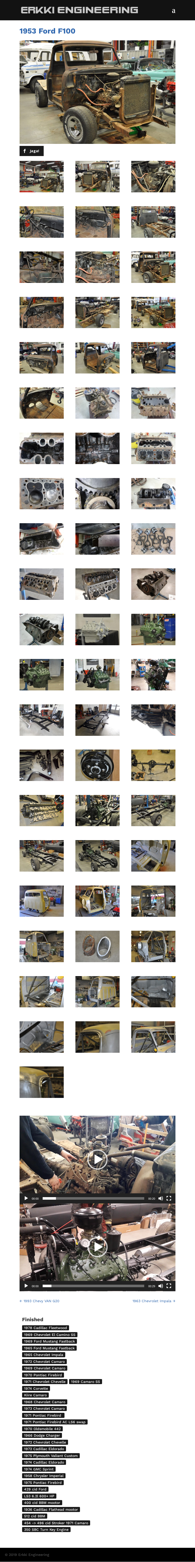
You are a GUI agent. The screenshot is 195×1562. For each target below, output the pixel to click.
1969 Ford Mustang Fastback (49, 1341)
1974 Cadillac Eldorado (44, 1462)
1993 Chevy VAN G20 (39, 1301)
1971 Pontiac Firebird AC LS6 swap (55, 1422)
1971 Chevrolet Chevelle (45, 1382)
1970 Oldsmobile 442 (42, 1429)
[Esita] (26, 1198)
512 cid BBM (34, 1516)
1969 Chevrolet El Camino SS (49, 1335)
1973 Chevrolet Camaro (44, 1408)
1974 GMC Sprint (39, 1469)
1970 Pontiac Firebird (43, 1375)
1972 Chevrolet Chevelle (45, 1442)
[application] (97, 1159)
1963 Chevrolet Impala (154, 1301)
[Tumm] (160, 1198)
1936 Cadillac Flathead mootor (51, 1509)
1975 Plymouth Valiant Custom (51, 1456)
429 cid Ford (35, 1489)
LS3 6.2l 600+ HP (39, 1496)
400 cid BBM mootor (42, 1503)
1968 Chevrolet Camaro (44, 1402)
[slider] (93, 1198)
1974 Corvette (36, 1388)
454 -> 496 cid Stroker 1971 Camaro (56, 1523)
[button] (97, 1159)
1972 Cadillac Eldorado (44, 1449)
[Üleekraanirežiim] (168, 1198)
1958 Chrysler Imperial (43, 1476)
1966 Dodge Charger (42, 1435)
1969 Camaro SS (85, 1382)
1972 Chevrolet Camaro (44, 1362)
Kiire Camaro (35, 1395)
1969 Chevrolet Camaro (44, 1368)
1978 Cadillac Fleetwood (45, 1328)
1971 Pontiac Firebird (43, 1415)
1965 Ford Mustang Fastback (49, 1348)
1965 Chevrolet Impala (43, 1355)
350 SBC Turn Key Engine (46, 1529)
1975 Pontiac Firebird (43, 1483)
